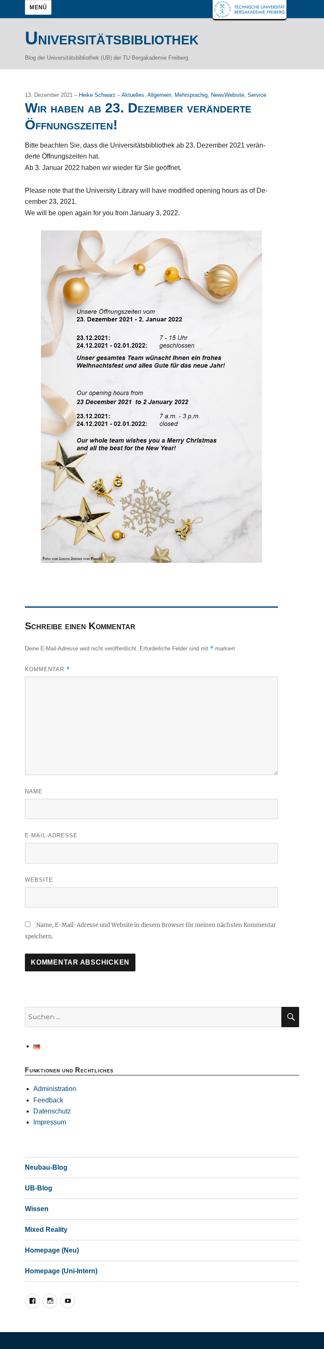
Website (39, 880)
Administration (54, 1088)
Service (257, 95)
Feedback (48, 1100)
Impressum (49, 1122)
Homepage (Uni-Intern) (61, 1271)
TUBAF (249, 9)
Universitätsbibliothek (112, 38)
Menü (38, 7)
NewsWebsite (227, 95)
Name (34, 791)
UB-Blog (38, 1188)
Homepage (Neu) (52, 1250)
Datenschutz (52, 1111)
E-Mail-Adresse (51, 835)
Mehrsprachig (191, 95)
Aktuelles (133, 95)
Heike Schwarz (98, 95)
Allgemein (159, 95)
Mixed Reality (46, 1229)
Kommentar (47, 669)
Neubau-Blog (46, 1167)
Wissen (37, 1208)
